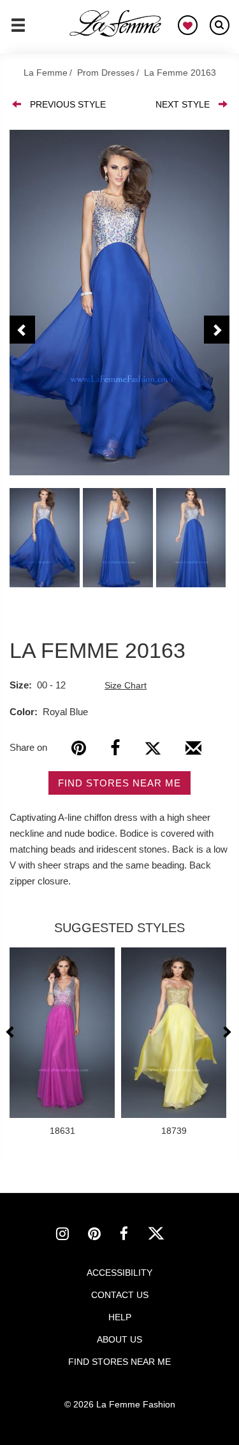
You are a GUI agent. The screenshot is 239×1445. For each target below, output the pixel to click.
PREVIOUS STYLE (68, 104)
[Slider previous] (12, 1031)
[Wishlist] (188, 25)
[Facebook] (115, 748)
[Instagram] (72, 1236)
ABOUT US (119, 1339)
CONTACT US (119, 1295)
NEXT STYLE (183, 104)
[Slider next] (226, 1031)
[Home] (116, 24)
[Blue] (119, 302)
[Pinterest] (79, 748)
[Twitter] (152, 748)
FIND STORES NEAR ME (119, 783)
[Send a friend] (193, 753)
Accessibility (119, 1272)
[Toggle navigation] (18, 30)
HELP (119, 1317)
